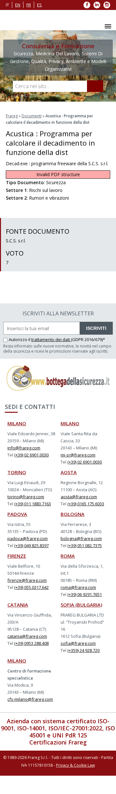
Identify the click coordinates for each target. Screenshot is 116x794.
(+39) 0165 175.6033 (85, 504)
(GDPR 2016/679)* (88, 339)
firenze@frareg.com (27, 580)
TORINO (16, 472)
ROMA (68, 556)
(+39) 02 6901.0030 (31, 455)
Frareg (12, 116)
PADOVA (17, 514)
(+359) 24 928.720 (83, 650)
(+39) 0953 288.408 (31, 643)
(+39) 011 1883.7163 (32, 504)
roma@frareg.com (78, 587)
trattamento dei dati (51, 339)
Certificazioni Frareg (58, 742)
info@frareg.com (23, 448)
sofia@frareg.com (78, 643)
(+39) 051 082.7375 (84, 545)
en (17, 5)
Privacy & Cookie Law (75, 765)
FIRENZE (16, 556)
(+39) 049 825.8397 (31, 545)
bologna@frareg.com (81, 538)
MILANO (16, 423)
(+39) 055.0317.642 (31, 587)
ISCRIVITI (96, 328)
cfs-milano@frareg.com (30, 699)
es (39, 5)
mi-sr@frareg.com (78, 455)
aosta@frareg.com (79, 497)
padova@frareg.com (27, 538)
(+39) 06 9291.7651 (84, 594)
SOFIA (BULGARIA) (81, 604)
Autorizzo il (20, 339)
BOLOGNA (72, 514)
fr (28, 5)
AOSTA (69, 472)
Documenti (32, 116)
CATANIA (17, 604)
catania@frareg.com (27, 636)
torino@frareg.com (25, 497)
